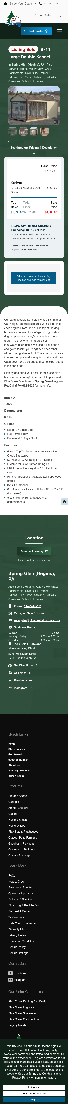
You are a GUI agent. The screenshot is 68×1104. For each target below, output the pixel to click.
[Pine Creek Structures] (12, 18)
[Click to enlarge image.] (34, 106)
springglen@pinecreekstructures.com (37, 620)
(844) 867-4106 (50, 3)
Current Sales (43, 15)
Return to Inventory (32, 551)
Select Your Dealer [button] (21, 3)
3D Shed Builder (33, 31)
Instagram (21, 688)
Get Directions (23, 665)
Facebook (21, 680)
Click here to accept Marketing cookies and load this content (33, 278)
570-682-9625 (32, 606)
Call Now (20, 673)
